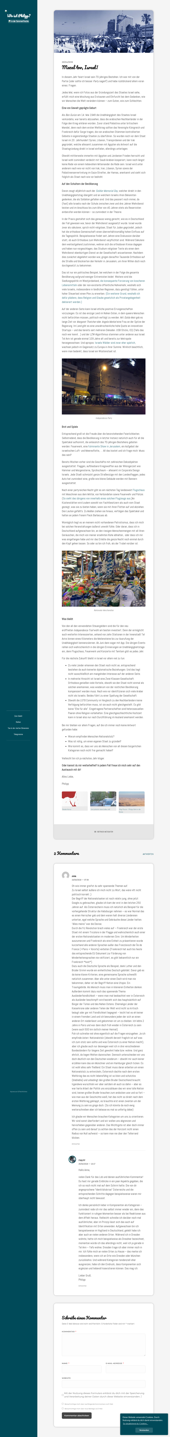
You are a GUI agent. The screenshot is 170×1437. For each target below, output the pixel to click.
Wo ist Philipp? (18, 16)
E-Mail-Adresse (115, 1363)
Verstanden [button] (144, 1430)
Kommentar (69, 1331)
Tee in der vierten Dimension (18, 728)
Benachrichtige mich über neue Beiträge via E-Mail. (84, 1409)
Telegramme (18, 734)
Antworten (148, 854)
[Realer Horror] (75, 798)
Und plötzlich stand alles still (100, 809)
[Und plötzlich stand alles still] (103, 798)
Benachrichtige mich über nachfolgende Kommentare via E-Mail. (89, 1404)
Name (65, 1363)
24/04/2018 (80, 879)
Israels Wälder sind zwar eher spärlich (115, 343)
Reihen (18, 722)
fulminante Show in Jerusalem (104, 446)
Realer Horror (66, 809)
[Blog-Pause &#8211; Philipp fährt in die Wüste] (132, 798)
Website (66, 1378)
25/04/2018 (87, 1164)
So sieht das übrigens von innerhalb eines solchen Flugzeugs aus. (97, 498)
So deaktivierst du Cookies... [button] (135, 1424)
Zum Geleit (18, 716)
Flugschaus (139, 490)
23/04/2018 (67, 62)
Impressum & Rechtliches (18, 1092)
